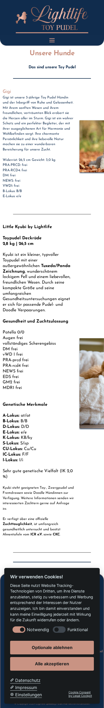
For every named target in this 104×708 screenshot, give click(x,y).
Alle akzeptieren (52, 663)
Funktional (77, 629)
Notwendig (38, 629)
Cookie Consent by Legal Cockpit (80, 694)
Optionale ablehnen (52, 647)
